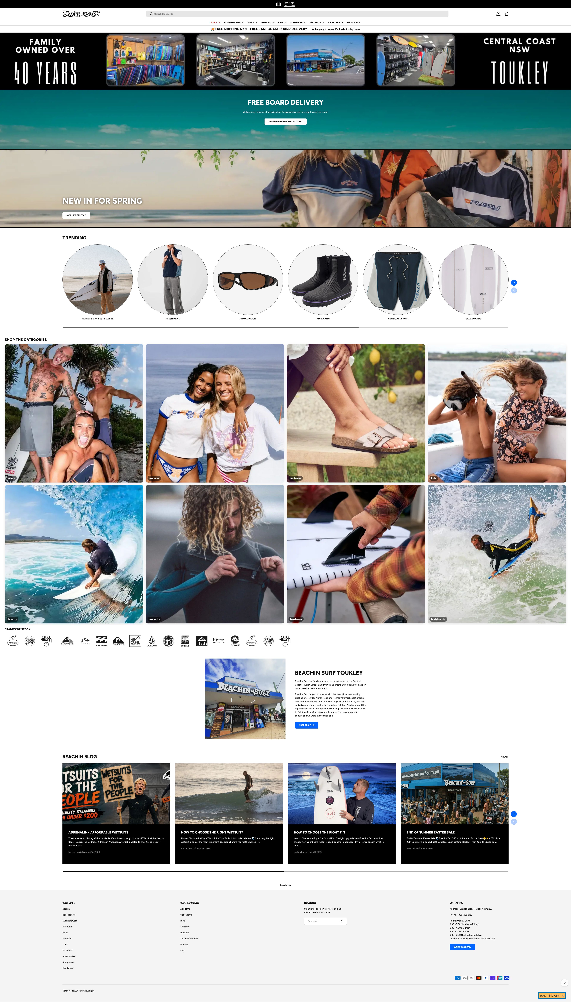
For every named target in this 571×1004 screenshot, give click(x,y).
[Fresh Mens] (173, 280)
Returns (184, 932)
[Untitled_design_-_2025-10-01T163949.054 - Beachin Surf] (53, 641)
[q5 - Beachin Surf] (192, 641)
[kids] (497, 413)
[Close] (563, 995)
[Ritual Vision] (248, 280)
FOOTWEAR (296, 22)
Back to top (285, 885)
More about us (306, 725)
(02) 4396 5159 (465, 914)
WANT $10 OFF (549, 995)
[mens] (74, 413)
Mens (65, 932)
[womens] (215, 413)
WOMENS (266, 22)
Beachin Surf (73, 991)
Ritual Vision (248, 318)
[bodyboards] (497, 554)
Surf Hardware (69, 920)
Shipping (185, 926)
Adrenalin (323, 318)
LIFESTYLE (334, 22)
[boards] (74, 554)
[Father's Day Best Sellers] (98, 280)
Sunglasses (68, 962)
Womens (67, 938)
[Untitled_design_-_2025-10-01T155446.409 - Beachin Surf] (225, 641)
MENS (251, 22)
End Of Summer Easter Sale (431, 832)
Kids (64, 944)
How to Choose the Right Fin (319, 832)
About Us (185, 908)
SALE (214, 22)
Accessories (68, 956)
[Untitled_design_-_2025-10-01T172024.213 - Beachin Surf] (70, 641)
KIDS (280, 22)
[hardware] (356, 554)
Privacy (184, 944)
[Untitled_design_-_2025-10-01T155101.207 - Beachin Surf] (209, 641)
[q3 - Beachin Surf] (159, 641)
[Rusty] (109, 641)
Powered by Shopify (86, 991)
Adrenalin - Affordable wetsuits (98, 832)
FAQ (182, 950)
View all (505, 756)
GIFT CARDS (353, 22)
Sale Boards (473, 318)
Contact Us (186, 914)
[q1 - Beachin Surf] (125, 641)
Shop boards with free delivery (286, 121)
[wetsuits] (215, 554)
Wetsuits (67, 926)
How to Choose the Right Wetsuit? (212, 832)
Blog (182, 920)
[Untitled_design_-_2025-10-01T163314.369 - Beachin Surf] (36, 641)
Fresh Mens (173, 318)
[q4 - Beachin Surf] (175, 641)
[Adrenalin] (323, 280)
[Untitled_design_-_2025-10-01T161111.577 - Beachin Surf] (242, 641)
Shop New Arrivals (76, 215)
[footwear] (356, 413)
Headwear (67, 968)
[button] (506, 13)
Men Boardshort (398, 318)
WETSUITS (315, 22)
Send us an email (462, 947)
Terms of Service (189, 938)
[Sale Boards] (473, 280)
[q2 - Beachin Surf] (142, 641)
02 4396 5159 (289, 5)
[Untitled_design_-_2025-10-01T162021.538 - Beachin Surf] (20, 641)
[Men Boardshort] (398, 280)
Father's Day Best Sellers (97, 318)
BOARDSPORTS (232, 22)
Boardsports (69, 914)
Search (66, 908)
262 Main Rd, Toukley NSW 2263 (476, 908)
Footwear (67, 950)
